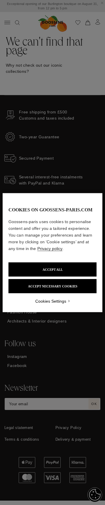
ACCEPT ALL (53, 269)
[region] (52, 252)
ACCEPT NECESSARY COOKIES (52, 286)
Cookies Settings (50, 301)
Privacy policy (49, 248)
